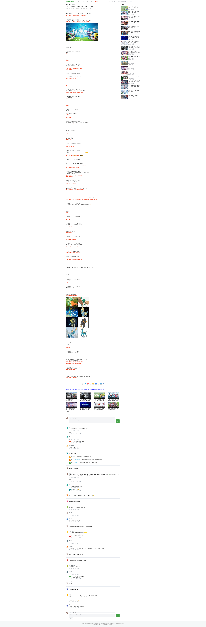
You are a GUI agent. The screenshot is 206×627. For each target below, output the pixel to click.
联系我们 (111, 624)
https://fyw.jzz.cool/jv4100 (74, 47)
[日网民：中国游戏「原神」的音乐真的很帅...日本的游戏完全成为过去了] (124, 13)
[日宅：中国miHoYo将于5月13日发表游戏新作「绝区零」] (124, 28)
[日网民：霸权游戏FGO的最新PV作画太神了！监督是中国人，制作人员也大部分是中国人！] (124, 87)
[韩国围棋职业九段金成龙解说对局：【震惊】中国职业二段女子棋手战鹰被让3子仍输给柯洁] (124, 77)
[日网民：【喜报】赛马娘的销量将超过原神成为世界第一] (124, 58)
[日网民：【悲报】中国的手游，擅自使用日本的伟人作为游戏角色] (124, 33)
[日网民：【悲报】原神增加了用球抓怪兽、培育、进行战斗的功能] (124, 8)
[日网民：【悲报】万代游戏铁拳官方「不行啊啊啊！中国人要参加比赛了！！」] (124, 82)
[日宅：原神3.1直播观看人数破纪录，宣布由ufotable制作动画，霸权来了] (124, 38)
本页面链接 (103, 623)
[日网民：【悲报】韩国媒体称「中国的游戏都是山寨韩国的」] (124, 68)
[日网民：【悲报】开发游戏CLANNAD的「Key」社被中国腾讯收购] (124, 53)
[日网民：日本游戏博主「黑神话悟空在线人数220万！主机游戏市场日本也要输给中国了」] (124, 48)
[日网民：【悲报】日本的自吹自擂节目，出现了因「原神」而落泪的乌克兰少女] (124, 23)
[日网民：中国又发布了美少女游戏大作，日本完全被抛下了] (124, 18)
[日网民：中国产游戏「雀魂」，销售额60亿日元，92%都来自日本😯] (124, 73)
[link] (67, 4)
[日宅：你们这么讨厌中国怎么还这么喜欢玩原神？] (124, 92)
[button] (119, 1)
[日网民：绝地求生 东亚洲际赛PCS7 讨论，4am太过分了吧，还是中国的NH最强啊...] (124, 97)
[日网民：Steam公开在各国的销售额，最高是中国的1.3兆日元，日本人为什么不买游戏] (124, 43)
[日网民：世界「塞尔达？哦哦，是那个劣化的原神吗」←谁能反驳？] (124, 63)
